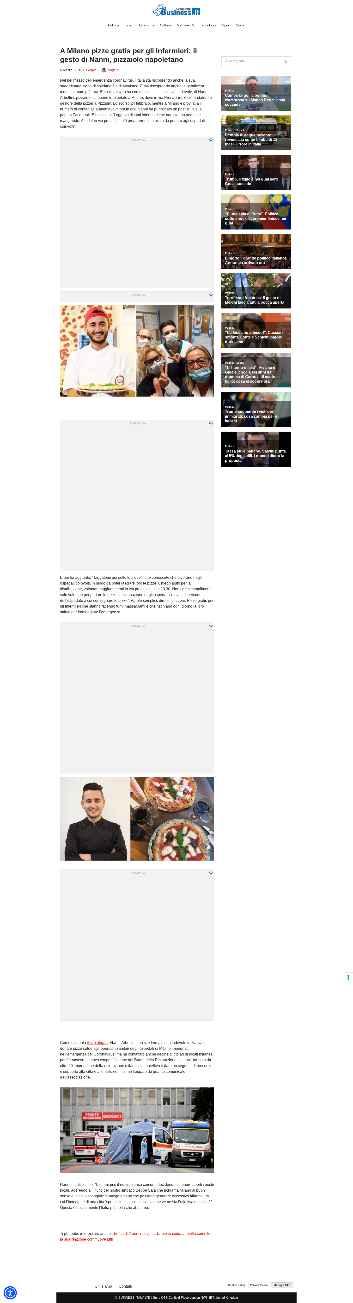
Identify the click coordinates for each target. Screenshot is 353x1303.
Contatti (125, 1286)
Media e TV (185, 25)
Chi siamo (103, 1286)
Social (240, 25)
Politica (113, 25)
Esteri (129, 25)
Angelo (113, 70)
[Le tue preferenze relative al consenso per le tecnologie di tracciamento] (348, 977)
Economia (146, 25)
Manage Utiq (282, 1285)
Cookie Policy (236, 1285)
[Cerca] (285, 61)
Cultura (165, 25)
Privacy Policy (259, 1285)
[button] (10, 1292)
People (91, 70)
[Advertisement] (137, 1030)
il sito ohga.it (97, 1043)
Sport (226, 25)
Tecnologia (208, 25)
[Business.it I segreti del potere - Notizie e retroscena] (176, 10)
